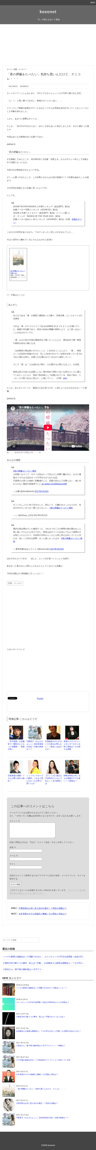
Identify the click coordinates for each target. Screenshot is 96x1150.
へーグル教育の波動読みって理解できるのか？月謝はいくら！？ (32, 957)
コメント (14, 821)
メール (13, 856)
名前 (12, 847)
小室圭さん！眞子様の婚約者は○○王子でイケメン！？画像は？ (31, 969)
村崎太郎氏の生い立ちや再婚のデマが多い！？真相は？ (72, 778)
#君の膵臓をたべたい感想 (24, 471)
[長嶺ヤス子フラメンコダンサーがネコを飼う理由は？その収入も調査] (72, 727)
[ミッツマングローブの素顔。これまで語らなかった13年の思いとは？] (35, 761)
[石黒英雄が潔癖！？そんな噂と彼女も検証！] (16, 761)
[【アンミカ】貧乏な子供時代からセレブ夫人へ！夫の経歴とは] (53, 761)
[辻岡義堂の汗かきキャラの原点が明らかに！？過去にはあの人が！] (53, 727)
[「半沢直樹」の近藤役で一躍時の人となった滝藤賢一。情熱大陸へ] (16, 727)
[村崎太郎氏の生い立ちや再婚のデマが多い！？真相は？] (72, 761)
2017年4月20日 (42, 491)
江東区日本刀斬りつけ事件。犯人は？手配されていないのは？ (31, 963)
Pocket (40, 698)
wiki (65, 378)
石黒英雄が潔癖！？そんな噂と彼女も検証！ (16, 778)
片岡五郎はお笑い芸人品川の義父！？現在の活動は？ (43, 908)
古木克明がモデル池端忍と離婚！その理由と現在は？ (43, 914)
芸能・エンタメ (15, 583)
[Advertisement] (48, 44)
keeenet (48, 11)
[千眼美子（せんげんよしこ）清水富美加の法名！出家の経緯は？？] (35, 727)
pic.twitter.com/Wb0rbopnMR (54, 484)
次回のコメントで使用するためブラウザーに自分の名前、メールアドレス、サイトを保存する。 (47, 877)
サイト (12, 864)
